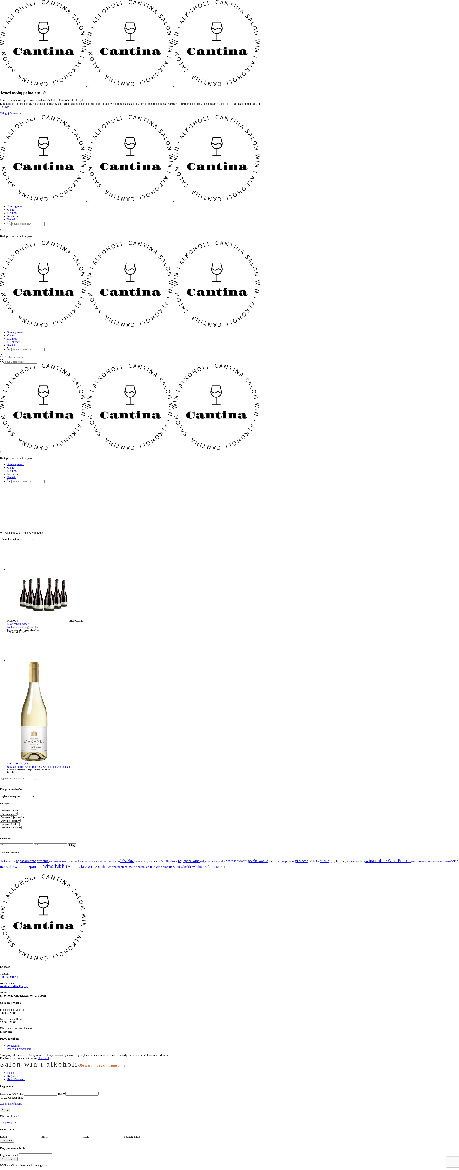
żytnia (220, 866)
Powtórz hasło (132, 1136)
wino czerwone (444, 861)
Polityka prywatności (19, 1048)
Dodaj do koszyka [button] (17, 763)
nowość (17, 627)
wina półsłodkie (417, 861)
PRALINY (280, 861)
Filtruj (72, 845)
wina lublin (360, 861)
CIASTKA (107, 861)
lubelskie (127, 861)
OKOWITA (242, 861)
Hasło (61, 1093)
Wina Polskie (399, 860)
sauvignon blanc (30, 627)
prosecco (301, 861)
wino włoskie (182, 866)
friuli (10, 627)
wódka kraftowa (204, 866)
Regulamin (13, 1045)
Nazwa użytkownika (11, 1093)
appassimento (26, 861)
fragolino (116, 861)
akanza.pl (43, 1058)
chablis (86, 861)
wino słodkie (164, 866)
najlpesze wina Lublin (212, 861)
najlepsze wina (189, 861)
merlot (137, 861)
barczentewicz (55, 861)
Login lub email (9, 1155)
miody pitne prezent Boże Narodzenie (159, 861)
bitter (64, 861)
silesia (324, 861)
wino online (98, 866)
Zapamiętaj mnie (13, 1097)
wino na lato (64, 766)
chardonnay (97, 861)
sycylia (334, 861)
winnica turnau (431, 861)
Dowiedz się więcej (18, 623)
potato (272, 861)
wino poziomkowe (122, 866)
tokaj (343, 861)
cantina (78, 861)
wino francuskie (35, 766)
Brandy (70, 861)
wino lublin (50, 766)
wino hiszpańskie (28, 866)
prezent (290, 861)
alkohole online (7, 861)
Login (3, 1136)
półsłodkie (314, 861)
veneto (351, 861)
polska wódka (258, 861)
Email (44, 1136)
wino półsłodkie (144, 866)
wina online (376, 860)
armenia (43, 861)
